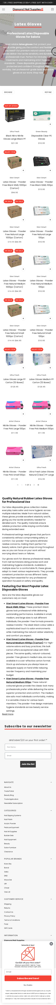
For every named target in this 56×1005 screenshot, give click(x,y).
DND (5, 876)
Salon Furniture (10, 847)
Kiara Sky (7, 864)
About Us (7, 787)
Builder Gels (9, 835)
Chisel (6, 888)
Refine (48, 92)
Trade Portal (9, 791)
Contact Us (8, 912)
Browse (8, 92)
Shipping (7, 904)
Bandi (6, 868)
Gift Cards (8, 928)
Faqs (6, 924)
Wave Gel (8, 880)
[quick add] (50, 124)
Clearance (8, 852)
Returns (7, 908)
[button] (34, 485)
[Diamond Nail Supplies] (28, 9)
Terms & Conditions (12, 920)
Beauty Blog (9, 795)
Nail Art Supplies (10, 831)
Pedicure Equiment (11, 827)
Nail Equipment (10, 839)
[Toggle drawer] (3, 9)
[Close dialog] (51, 944)
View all (7, 892)
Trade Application (11, 799)
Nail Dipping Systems (12, 815)
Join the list (28, 764)
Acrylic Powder (10, 823)
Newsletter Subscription (13, 803)
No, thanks (28, 985)
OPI (5, 884)
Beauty (7, 843)
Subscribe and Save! (28, 978)
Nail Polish (8, 819)
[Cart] (52, 9)
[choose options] (23, 170)
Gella (6, 872)
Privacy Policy (9, 916)
